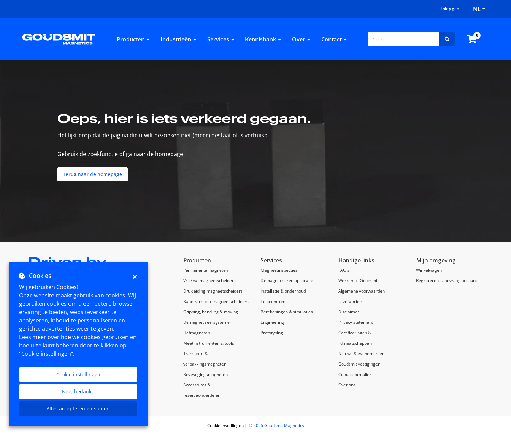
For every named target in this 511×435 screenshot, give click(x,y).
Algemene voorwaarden (361, 291)
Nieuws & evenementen (361, 353)
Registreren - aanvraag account (446, 281)
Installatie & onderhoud (283, 291)
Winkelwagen (429, 270)
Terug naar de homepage (92, 174)
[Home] (58, 38)
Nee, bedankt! (78, 391)
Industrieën (176, 39)
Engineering (272, 322)
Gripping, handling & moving (210, 312)
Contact (331, 39)
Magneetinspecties (279, 270)
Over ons (347, 385)
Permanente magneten (205, 270)
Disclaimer (348, 312)
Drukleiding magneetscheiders (213, 291)
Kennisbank (260, 39)
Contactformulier (354, 374)
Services (218, 39)
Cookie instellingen (78, 374)
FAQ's (343, 270)
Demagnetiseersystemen (207, 322)
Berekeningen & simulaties (287, 312)
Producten (131, 39)
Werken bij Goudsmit (358, 281)
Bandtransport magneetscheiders (216, 301)
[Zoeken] (447, 39)
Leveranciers (350, 301)
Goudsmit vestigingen (359, 364)
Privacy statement (355, 322)
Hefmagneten (196, 333)
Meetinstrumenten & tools (208, 343)
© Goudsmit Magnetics (276, 425)
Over (298, 39)
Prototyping (272, 333)
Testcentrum (273, 301)
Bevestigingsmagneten (205, 374)
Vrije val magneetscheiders (209, 281)
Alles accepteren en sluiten (78, 408)
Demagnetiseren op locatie (287, 281)
